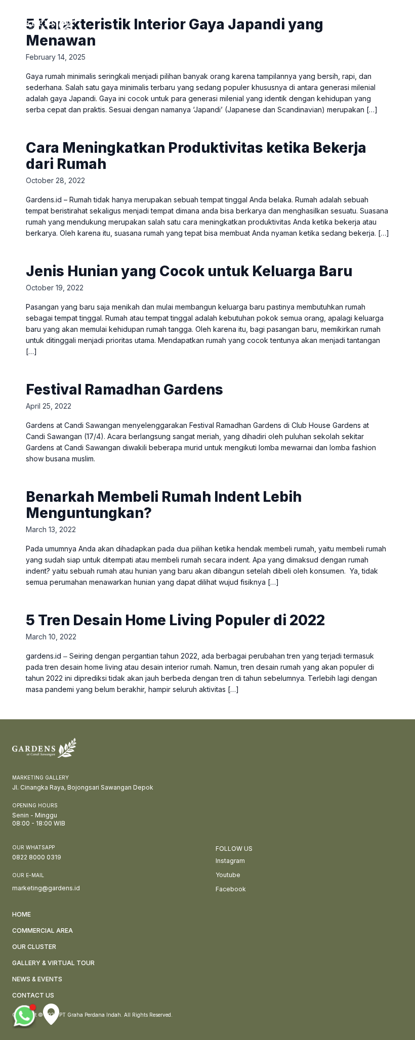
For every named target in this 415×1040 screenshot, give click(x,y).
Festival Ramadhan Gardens (124, 389)
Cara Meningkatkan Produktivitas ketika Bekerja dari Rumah (196, 155)
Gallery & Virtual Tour (53, 963)
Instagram (230, 860)
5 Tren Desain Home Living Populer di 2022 (175, 620)
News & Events (37, 979)
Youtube (228, 875)
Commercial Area (42, 930)
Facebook (231, 889)
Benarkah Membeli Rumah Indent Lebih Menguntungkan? (164, 505)
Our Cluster (34, 946)
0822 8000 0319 (36, 857)
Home (21, 914)
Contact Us (33, 995)
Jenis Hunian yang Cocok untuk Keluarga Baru (189, 271)
